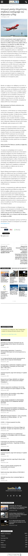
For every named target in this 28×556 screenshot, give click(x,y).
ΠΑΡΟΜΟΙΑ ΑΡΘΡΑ (5, 268)
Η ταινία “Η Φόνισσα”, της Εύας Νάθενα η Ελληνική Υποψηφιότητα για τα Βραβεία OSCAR (7, 249)
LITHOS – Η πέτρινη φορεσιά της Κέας (10, 422)
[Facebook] (8, 496)
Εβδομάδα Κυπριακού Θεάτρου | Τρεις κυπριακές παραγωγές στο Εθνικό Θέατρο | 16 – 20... (13, 416)
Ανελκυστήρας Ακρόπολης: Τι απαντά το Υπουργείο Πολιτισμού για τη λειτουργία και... (18, 514)
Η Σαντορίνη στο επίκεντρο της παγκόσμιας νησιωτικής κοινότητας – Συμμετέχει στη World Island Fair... (13, 443)
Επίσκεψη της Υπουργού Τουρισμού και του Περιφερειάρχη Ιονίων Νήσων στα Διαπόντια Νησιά (4, 279)
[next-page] (15, 301)
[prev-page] (13, 301)
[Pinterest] (14, 496)
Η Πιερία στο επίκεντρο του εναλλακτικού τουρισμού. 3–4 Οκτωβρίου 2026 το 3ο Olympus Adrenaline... (13, 435)
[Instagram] (11, 496)
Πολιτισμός (3, 540)
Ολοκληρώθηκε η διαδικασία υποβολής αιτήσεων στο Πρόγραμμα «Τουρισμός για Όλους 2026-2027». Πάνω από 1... (13, 366)
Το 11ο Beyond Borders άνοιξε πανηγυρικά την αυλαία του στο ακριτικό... (17, 522)
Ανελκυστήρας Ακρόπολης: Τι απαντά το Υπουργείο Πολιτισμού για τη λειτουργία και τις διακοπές (13, 280)
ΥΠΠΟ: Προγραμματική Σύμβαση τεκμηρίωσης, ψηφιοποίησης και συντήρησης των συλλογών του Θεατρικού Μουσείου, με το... (14, 409)
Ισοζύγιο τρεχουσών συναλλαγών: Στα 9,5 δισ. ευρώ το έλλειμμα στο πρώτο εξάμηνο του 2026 (13, 387)
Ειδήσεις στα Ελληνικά (6, 533)
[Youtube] (20, 496)
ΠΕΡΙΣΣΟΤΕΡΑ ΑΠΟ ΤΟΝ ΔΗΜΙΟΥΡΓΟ (19, 268)
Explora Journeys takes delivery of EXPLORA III (12, 472)
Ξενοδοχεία (3, 547)
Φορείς (2, 542)
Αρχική (2, 5)
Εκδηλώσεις (3, 544)
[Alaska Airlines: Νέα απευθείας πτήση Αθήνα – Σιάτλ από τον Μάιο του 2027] (14, 288)
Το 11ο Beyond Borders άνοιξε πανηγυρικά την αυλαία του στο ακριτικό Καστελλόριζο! (22, 279)
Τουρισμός (3, 535)
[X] (17, 496)
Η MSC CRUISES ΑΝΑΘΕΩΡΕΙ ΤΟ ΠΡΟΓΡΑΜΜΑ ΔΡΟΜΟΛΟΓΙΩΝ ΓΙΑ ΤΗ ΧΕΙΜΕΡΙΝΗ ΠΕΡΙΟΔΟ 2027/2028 (23, 294)
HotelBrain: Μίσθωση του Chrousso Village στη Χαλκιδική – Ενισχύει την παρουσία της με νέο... (13, 428)
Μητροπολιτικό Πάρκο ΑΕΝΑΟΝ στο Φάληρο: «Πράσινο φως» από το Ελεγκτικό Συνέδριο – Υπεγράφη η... (12, 380)
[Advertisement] (14, 81)
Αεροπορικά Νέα (7, 5)
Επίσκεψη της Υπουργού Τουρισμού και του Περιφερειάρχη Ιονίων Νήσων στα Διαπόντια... (18, 507)
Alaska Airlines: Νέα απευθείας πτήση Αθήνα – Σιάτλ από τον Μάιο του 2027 (14, 293)
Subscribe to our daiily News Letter (9, 334)
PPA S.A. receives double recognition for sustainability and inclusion (11, 466)
